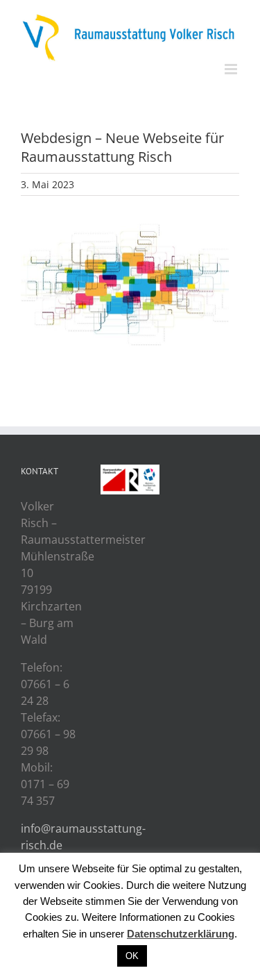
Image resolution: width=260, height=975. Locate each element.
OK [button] (132, 956)
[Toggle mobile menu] (232, 69)
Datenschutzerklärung (180, 934)
